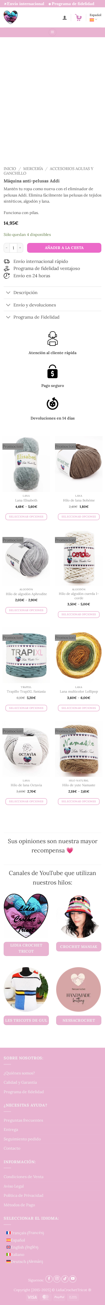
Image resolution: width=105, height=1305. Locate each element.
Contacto (12, 1148)
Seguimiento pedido (22, 1138)
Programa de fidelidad (24, 1091)
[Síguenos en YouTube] (72, 1278)
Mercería (33, 168)
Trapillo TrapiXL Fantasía (26, 691)
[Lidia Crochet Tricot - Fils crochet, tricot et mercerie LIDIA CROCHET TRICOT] (17, 17)
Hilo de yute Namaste (78, 785)
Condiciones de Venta (23, 1176)
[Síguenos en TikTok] (65, 1278)
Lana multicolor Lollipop (79, 691)
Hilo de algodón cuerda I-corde (79, 596)
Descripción (25, 292)
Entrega (11, 1129)
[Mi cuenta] (64, 17)
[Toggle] (8, 293)
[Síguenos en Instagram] (57, 1278)
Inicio (10, 168)
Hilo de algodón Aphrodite (26, 594)
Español (95, 15)
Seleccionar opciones (26, 516)
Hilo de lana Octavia (26, 785)
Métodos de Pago (19, 1204)
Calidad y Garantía (20, 1082)
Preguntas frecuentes (23, 1120)
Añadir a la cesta (64, 247)
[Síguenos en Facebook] (49, 1278)
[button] (78, 17)
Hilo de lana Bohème (79, 500)
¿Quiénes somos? (19, 1073)
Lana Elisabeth (26, 500)
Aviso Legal (14, 1186)
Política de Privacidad (23, 1195)
